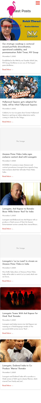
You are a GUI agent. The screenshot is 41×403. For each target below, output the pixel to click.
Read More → (7, 70)
